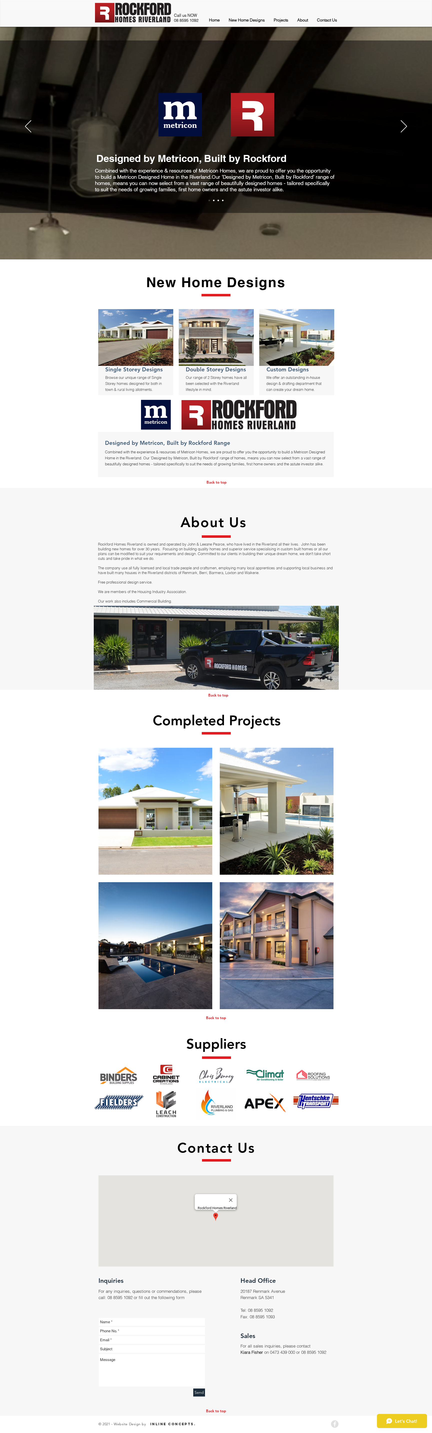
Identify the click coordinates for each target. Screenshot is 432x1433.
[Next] (404, 126)
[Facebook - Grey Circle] (334, 1424)
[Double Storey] (218, 200)
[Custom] (223, 200)
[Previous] (28, 126)
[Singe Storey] (213, 200)
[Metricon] (209, 200)
